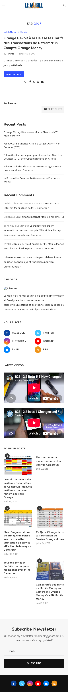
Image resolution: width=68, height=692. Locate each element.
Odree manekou (13, 257)
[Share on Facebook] (30, 81)
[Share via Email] (42, 81)
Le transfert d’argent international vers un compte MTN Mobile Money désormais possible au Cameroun (32, 230)
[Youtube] (38, 683)
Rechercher (11, 103)
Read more (12, 74)
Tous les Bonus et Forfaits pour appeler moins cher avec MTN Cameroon (17, 568)
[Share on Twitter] (34, 81)
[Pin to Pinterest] (38, 81)
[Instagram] (30, 683)
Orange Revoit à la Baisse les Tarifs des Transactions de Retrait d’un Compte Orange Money (33, 43)
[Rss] (54, 683)
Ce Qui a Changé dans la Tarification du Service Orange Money (50, 535)
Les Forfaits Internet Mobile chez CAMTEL (40, 216)
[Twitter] (22, 683)
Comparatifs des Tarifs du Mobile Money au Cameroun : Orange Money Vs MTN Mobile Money (50, 592)
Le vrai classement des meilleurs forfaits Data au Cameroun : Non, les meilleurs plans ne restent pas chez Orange (18, 488)
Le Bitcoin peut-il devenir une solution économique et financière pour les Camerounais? (32, 262)
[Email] (46, 683)
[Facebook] (14, 683)
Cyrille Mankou (12, 244)
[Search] (64, 5)
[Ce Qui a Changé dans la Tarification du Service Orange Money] (50, 518)
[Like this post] (25, 81)
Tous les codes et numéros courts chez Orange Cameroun (48, 461)
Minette (10, 54)
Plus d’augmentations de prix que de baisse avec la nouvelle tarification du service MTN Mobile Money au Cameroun (17, 541)
